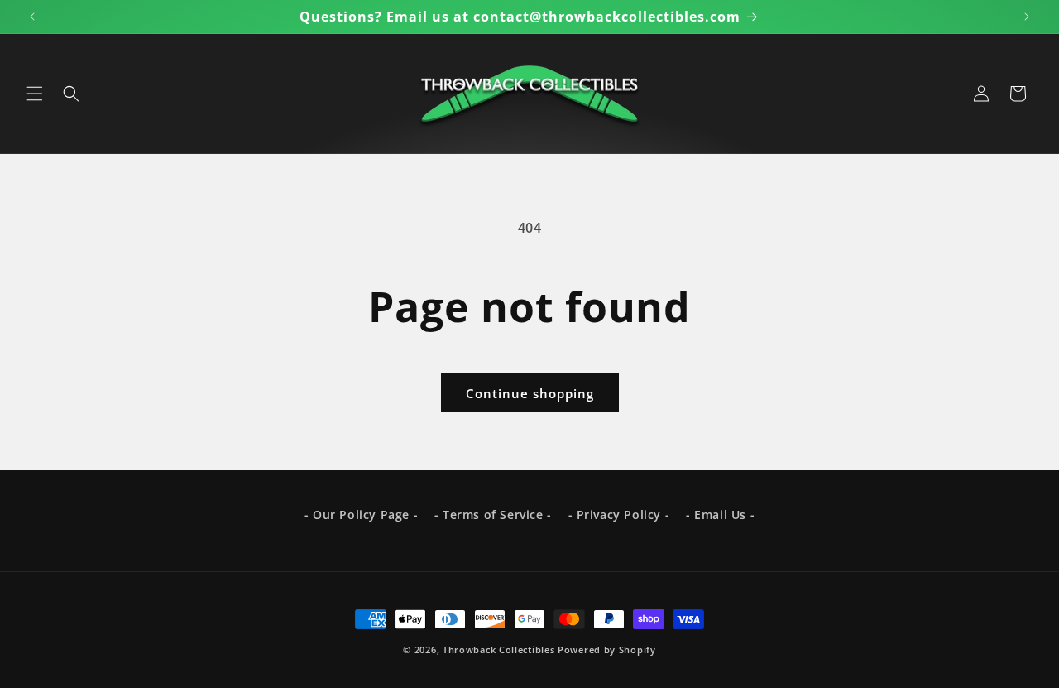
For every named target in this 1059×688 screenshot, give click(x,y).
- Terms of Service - (493, 514)
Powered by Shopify (607, 649)
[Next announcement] (1027, 16)
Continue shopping (530, 393)
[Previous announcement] (32, 16)
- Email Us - (720, 514)
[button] (35, 93)
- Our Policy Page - (361, 514)
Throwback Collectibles (498, 649)
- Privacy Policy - (619, 514)
